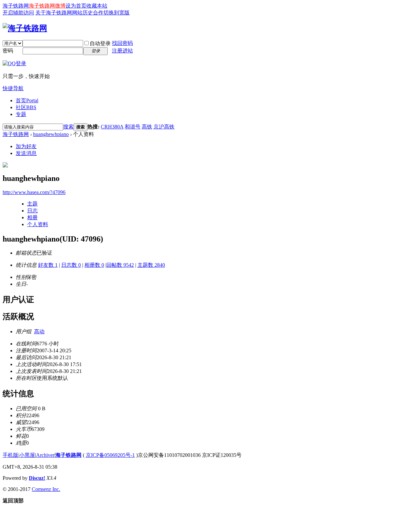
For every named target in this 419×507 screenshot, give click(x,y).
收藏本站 (96, 6)
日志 (32, 210)
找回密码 (122, 43)
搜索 (68, 126)
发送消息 (26, 153)
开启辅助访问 (18, 12)
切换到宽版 (116, 12)
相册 (32, 217)
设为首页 (75, 6)
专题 (21, 114)
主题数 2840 (151, 265)
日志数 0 (71, 265)
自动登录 (100, 43)
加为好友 (26, 146)
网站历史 (82, 12)
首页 (27, 100)
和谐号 (132, 126)
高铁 (147, 126)
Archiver (45, 455)
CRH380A (112, 126)
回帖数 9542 (120, 265)
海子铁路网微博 (47, 6)
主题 (32, 203)
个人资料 (37, 224)
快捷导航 (13, 88)
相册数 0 (94, 265)
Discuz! (37, 478)
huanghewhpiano (51, 134)
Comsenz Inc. (46, 489)
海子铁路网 (16, 6)
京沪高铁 (164, 126)
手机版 (10, 455)
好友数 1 (48, 265)
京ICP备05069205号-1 (110, 455)
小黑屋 (27, 455)
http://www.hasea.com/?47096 (34, 192)
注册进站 (122, 50)
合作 (98, 12)
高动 (39, 331)
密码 (8, 50)
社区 (26, 107)
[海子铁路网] (25, 28)
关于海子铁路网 (53, 12)
